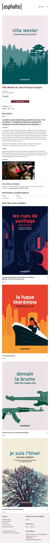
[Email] (12, 108)
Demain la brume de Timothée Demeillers (15, 432)
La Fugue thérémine (8, 356)
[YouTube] (33, 526)
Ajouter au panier (20, 101)
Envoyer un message (7, 526)
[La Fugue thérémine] (25, 319)
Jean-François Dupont (7, 151)
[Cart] (47, 7)
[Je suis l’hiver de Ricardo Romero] (25, 472)
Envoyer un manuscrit (31, 536)
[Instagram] (28, 526)
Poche (10, 106)
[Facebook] (9, 108)
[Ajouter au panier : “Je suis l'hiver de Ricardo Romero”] (47, 509)
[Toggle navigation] (41, 7)
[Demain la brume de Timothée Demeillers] (25, 395)
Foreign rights (29, 537)
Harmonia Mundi (42, 534)
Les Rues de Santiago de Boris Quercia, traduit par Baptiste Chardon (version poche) (18, 278)
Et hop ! (28, 519)
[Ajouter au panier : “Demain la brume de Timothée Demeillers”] (47, 432)
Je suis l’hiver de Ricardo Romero (13, 509)
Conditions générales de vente (34, 539)
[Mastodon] (31, 526)
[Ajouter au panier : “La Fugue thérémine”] (47, 355)
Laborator (16, 533)
